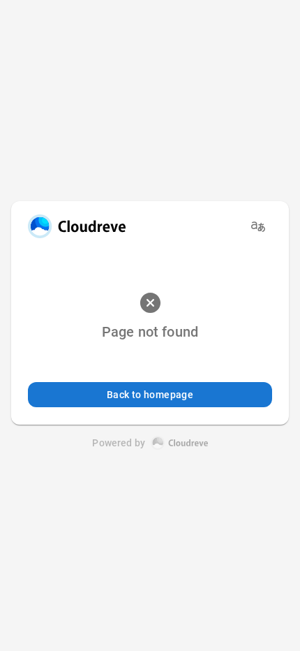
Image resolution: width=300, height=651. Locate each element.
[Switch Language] (258, 226)
